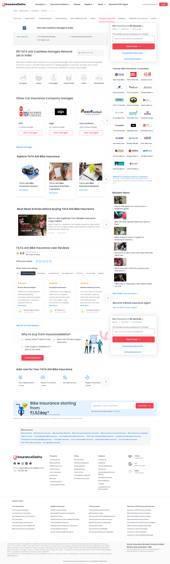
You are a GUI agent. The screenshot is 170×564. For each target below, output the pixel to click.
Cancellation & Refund (82, 475)
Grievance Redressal (81, 463)
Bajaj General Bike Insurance (106, 439)
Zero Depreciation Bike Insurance (71, 436)
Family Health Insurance (59, 529)
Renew (77, 4)
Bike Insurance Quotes (42, 433)
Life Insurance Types (96, 513)
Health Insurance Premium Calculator (64, 526)
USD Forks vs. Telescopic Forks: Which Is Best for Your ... (133, 285)
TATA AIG (17, 18)
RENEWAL (122, 18)
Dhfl (21, 123)
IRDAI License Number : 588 (139, 547)
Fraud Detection (79, 466)
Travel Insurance (56, 482)
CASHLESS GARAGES (107, 18)
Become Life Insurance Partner (137, 519)
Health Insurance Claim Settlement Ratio (65, 519)
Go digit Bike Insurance (51, 442)
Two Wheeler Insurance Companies (133, 177)
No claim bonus (69, 382)
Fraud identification (105, 466)
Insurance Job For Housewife (137, 529)
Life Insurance (54, 469)
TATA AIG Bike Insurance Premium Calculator (59, 186)
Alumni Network (103, 481)
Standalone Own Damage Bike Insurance (36, 439)
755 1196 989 (23, 471)
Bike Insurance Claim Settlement (113, 433)
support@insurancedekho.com (31, 468)
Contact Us (102, 460)
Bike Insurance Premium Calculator (85, 433)
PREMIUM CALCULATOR (138, 18)
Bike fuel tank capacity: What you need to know (132, 223)
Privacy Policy (78, 460)
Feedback (101, 463)
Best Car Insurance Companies (23, 529)
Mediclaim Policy (56, 516)
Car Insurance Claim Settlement (23, 526)
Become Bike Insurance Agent (125, 307)
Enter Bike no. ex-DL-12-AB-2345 (105, 406)
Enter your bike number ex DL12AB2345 (128, 39)
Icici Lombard (86, 123)
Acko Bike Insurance (61, 439)
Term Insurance (55, 472)
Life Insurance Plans (96, 526)
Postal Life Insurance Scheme (99, 510)
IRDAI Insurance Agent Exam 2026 (139, 526)
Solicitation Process (105, 478)
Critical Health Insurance (59, 523)
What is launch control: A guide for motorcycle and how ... (129, 238)
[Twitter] (30, 464)
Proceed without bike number (132, 53)
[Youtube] (18, 464)
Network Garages (24, 147)
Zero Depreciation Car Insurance (23, 516)
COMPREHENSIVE (45, 18)
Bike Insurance (26, 433)
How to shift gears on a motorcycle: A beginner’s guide (131, 207)
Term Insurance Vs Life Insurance (100, 519)
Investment (54, 475)
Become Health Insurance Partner (139, 516)
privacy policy (56, 414)
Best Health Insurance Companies (63, 513)
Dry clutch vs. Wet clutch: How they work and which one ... (134, 254)
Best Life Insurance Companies (100, 523)
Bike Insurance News (127, 293)
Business (53, 478)
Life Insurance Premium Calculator (101, 532)
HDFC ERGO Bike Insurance (31, 442)
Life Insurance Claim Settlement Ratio (102, 516)
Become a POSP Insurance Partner (139, 510)
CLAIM (92, 18)
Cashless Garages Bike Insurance (128, 436)
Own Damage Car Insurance (22, 523)
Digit (51, 123)
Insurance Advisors (59, 4)
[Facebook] (14, 464)
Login (163, 4)
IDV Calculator (17, 519)
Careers (101, 484)
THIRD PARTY (30, 18)
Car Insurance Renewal (20, 510)
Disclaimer (102, 469)
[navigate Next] (107, 120)
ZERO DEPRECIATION (78, 18)
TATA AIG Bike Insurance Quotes (28, 185)
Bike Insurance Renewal (61, 433)
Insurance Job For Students (137, 532)
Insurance (40, 4)
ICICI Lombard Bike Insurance (82, 439)
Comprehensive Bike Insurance (45, 436)
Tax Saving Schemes (57, 485)
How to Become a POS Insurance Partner (141, 523)
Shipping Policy (79, 469)
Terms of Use (78, 472)
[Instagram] (22, 464)
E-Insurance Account (81, 478)
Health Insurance (56, 466)
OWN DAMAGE (61, 18)
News (100, 4)
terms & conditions (43, 414)
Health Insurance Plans (59, 510)
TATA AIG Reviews (31, 325)
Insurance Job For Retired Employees (140, 535)
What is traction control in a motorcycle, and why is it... (132, 269)
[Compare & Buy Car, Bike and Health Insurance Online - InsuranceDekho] (13, 5)
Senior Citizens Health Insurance (62, 532)
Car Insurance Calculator (21, 513)
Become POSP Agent (118, 4)
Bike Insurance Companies (138, 433)
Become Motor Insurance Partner (138, 513)
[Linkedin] (26, 464)
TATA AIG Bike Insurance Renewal (89, 185)
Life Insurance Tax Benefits (98, 529)
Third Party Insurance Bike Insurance (100, 436)
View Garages (30, 132)
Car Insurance (55, 460)
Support (88, 4)
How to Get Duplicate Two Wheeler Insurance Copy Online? (71, 220)
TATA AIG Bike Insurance (128, 439)
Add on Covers (26, 436)
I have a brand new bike (132, 59)
